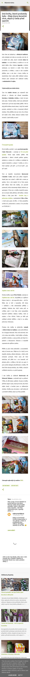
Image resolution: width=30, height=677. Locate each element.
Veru (9, 499)
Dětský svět (14, 485)
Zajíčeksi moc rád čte (8, 297)
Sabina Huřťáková (18, 513)
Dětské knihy (6, 485)
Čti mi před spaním (7, 145)
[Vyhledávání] (28, 3)
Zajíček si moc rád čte (8, 290)
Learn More (12, 675)
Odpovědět (11, 530)
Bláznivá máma (9, 2)
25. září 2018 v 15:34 (18, 515)
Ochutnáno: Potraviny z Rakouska (10, 654)
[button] (3, 26)
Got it (20, 675)
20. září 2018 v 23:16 (16, 499)
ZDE (21, 480)
